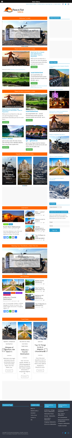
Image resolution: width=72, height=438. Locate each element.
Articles (28, 166)
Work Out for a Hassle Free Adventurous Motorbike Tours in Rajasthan (37, 54)
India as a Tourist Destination (24, 176)
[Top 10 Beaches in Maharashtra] (29, 303)
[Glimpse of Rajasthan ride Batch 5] (59, 145)
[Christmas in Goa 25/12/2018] (59, 99)
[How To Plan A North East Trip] (29, 287)
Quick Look (36, 87)
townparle (15, 228)
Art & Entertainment (62, 417)
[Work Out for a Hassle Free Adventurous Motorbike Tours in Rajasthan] (59, 123)
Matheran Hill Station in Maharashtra (39, 297)
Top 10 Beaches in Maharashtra (40, 304)
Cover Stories (25, 168)
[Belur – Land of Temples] (29, 211)
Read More (34, 67)
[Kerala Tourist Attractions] (29, 280)
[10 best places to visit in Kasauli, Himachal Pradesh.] (59, 78)
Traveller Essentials (62, 425)
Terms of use (34, 415)
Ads (31, 419)
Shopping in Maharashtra (50, 422)
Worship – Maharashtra (49, 416)
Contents (6, 224)
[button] (21, 46)
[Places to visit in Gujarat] (29, 218)
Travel (16, 69)
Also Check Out (40, 85)
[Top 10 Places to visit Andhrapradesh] (29, 234)
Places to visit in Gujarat (40, 220)
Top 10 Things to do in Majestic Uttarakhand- (40, 175)
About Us (33, 408)
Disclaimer (33, 413)
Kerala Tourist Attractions (39, 281)
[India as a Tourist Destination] (13, 280)
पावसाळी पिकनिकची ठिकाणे (37, 73)
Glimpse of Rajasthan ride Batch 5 (17, 31)
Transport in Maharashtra (64, 423)
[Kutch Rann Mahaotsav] (13, 211)
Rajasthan (12, 69)
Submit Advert (57, 4)
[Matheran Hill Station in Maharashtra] (29, 295)
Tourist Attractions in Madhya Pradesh (40, 228)
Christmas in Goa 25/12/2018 (56, 89)
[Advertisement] (24, 196)
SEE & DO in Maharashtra (50, 424)
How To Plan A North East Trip (40, 288)
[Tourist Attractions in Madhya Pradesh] (29, 226)
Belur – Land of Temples (39, 212)
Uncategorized (9, 168)
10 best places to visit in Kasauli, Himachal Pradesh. (59, 66)
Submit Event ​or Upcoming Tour (45, 4)
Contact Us (33, 417)
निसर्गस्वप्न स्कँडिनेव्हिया (7, 138)
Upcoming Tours (21, 69)
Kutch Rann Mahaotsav (11, 227)
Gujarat (10, 224)
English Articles (25, 170)
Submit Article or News (31, 4)
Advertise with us (34, 410)
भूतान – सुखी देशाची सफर (32, 141)
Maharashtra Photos (49, 413)
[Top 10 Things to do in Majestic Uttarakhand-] (59, 190)
